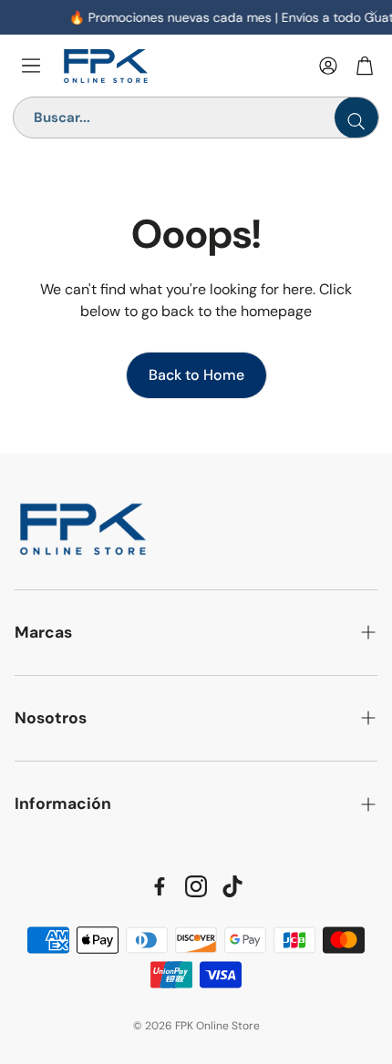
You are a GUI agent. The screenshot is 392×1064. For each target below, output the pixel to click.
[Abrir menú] (31, 65)
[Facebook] (159, 886)
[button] (196, 632)
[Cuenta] (328, 65)
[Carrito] (364, 65)
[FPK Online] (182, 66)
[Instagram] (196, 886)
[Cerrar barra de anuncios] (373, 13)
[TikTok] (232, 886)
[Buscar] (356, 117)
